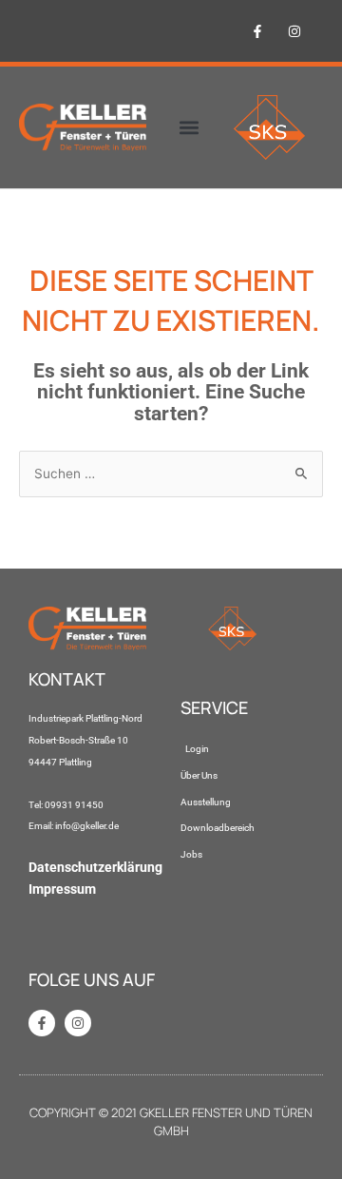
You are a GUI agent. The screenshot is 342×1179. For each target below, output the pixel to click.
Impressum (62, 889)
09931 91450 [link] (74, 805)
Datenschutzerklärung (95, 867)
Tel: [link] (36, 805)
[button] (189, 128)
